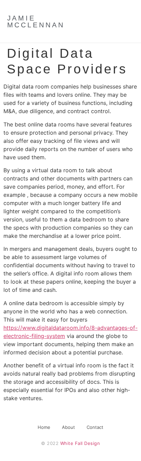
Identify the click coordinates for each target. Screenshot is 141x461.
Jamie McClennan (36, 21)
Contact (95, 427)
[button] (116, 21)
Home (44, 427)
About (68, 427)
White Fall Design (80, 443)
